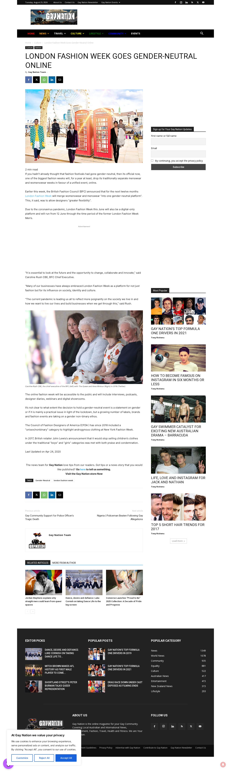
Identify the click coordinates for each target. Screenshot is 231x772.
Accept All (66, 757)
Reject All (44, 757)
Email (79, 54)
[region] (44, 747)
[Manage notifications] (223, 764)
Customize (22, 757)
